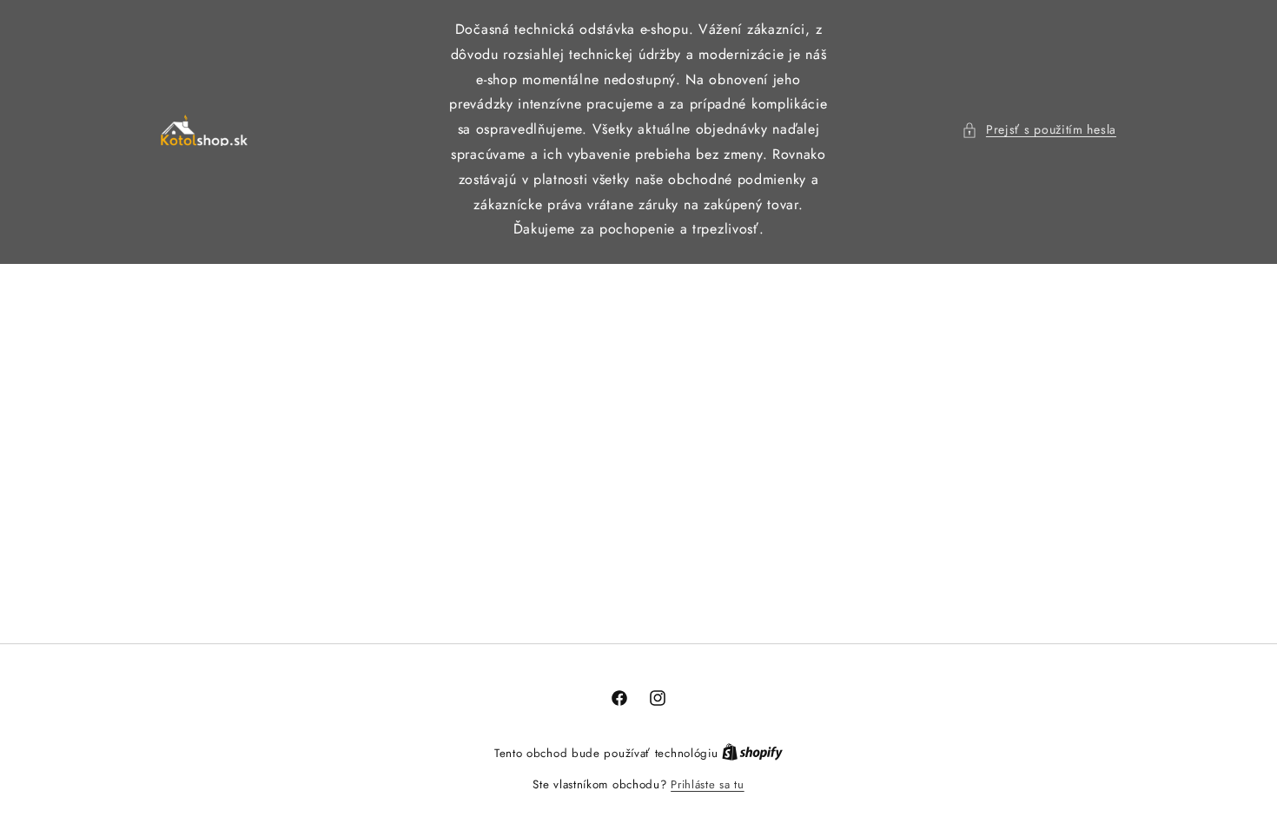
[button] (1039, 130)
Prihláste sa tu (707, 784)
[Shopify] (752, 753)
